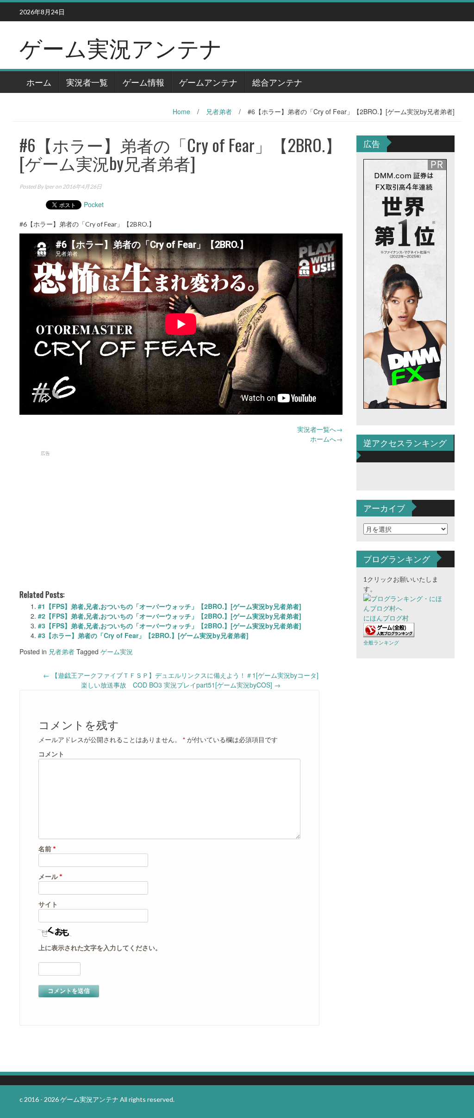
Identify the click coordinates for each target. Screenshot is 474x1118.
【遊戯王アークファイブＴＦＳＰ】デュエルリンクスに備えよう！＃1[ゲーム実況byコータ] (180, 675)
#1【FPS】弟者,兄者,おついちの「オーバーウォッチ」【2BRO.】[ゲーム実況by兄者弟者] (169, 606)
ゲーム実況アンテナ (120, 47)
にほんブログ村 (386, 618)
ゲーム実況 (116, 651)
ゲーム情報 (143, 82)
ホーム (38, 82)
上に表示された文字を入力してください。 (100, 948)
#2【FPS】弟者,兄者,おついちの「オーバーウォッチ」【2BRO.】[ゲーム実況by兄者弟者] (169, 615)
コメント (51, 754)
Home (181, 111)
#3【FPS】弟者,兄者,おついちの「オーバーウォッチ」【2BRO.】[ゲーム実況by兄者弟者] (169, 625)
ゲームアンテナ (208, 82)
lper (49, 186)
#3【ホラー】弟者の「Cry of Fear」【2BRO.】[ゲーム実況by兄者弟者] (143, 635)
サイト (48, 904)
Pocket (94, 204)
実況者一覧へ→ (320, 429)
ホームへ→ (326, 438)
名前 (47, 849)
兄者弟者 (219, 111)
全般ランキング (381, 642)
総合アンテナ (277, 82)
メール (50, 876)
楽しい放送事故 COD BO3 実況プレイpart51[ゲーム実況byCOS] (181, 684)
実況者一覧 (87, 82)
